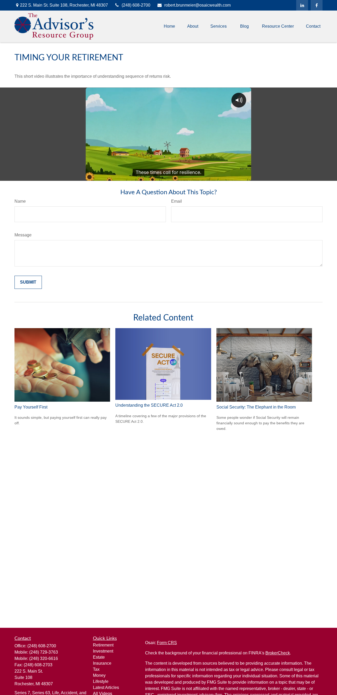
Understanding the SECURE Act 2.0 (149, 405)
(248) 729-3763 (43, 652)
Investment (103, 651)
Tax (96, 669)
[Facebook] (317, 5)
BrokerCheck (277, 653)
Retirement (103, 645)
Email (176, 201)
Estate (99, 657)
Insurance (102, 663)
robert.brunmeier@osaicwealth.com (197, 5)
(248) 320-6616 (43, 658)
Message (23, 235)
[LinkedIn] (302, 5)
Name (20, 201)
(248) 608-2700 (136, 5)
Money (99, 675)
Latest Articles (106, 687)
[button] (169, 26)
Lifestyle (100, 681)
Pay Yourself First (30, 407)
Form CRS (167, 642)
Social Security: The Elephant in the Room (256, 407)
